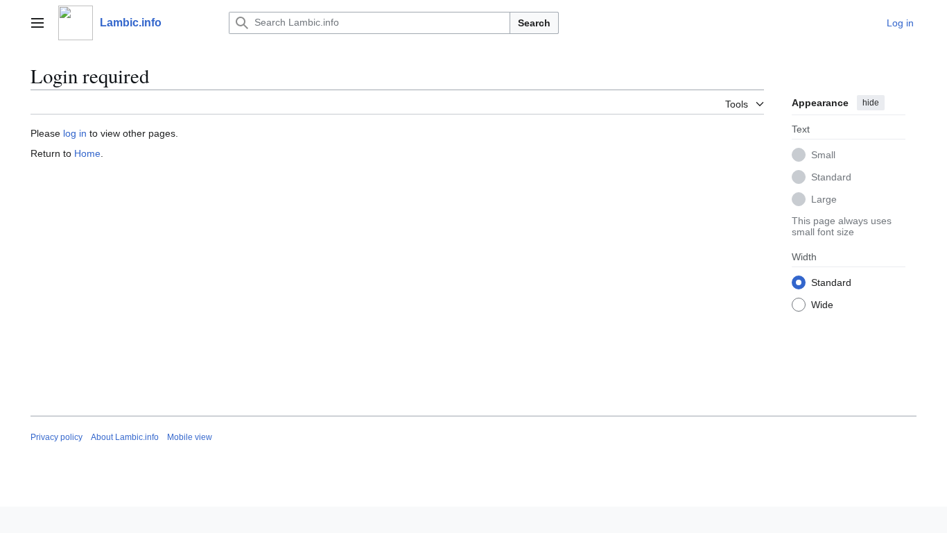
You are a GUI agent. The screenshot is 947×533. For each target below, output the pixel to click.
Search (534, 22)
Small (823, 154)
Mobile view (189, 437)
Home (87, 153)
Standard (831, 177)
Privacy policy (56, 437)
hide (870, 103)
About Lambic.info (125, 437)
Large (824, 199)
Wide (822, 304)
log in (75, 133)
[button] (37, 23)
